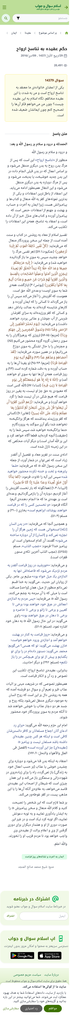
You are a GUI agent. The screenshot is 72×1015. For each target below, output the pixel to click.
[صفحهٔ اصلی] (66, 33)
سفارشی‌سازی (11, 1008)
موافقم (53, 1008)
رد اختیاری (31, 1008)
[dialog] (34, 999)
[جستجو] (6, 18)
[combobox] (44, 18)
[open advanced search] (18, 18)
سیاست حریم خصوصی (27, 975)
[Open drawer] (4, 7)
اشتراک (10, 916)
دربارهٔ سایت (51, 975)
